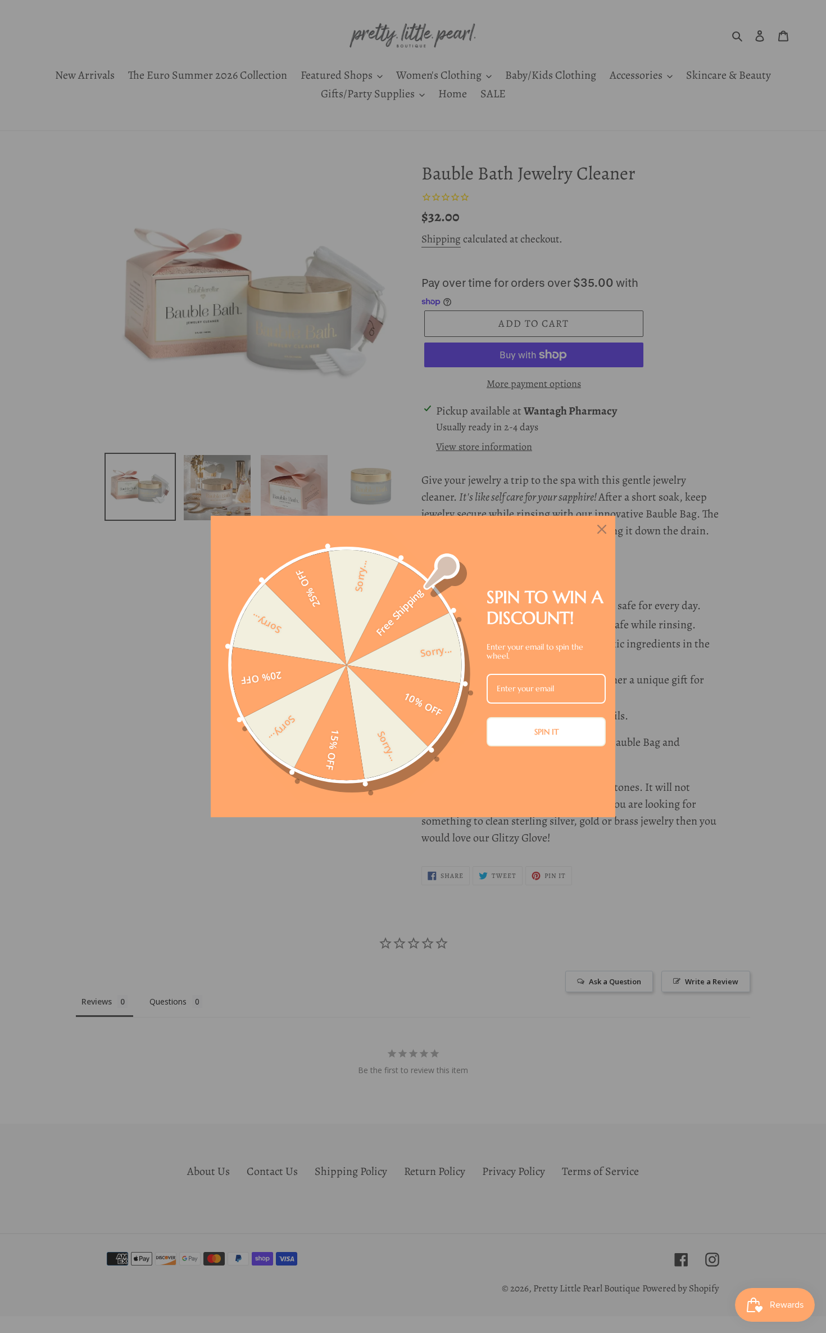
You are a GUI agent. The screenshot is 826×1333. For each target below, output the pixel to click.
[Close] (601, 529)
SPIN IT (546, 732)
